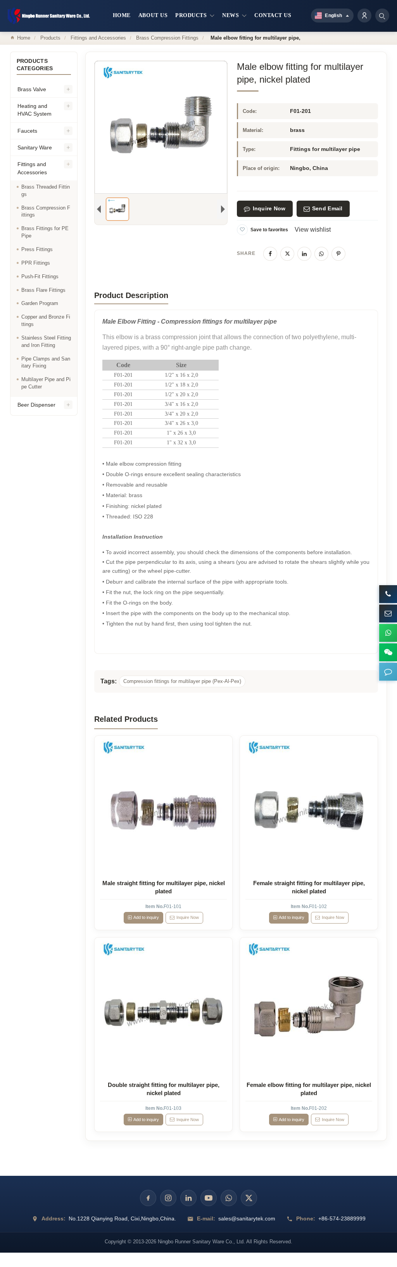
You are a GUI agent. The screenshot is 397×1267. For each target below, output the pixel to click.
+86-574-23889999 (342, 1218)
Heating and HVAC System (34, 110)
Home (23, 38)
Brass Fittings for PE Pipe (45, 232)
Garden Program (39, 303)
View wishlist (313, 229)
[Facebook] (270, 254)
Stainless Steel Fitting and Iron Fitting (46, 341)
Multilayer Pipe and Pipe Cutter (46, 383)
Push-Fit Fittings (40, 276)
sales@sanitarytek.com (246, 1218)
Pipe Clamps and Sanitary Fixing (45, 362)
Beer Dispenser (36, 405)
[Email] (388, 613)
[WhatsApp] (321, 254)
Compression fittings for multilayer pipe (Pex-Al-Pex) (182, 681)
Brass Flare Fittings (43, 290)
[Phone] (388, 594)
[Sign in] (364, 16)
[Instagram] (168, 1198)
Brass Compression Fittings (167, 38)
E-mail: (206, 1218)
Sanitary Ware (34, 147)
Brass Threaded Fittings (45, 190)
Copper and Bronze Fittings (45, 320)
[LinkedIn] (304, 254)
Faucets (27, 131)
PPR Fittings (35, 263)
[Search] (382, 16)
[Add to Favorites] (242, 229)
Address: (53, 1218)
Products (50, 38)
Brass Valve (31, 89)
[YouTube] (208, 1198)
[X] (287, 254)
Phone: (305, 1218)
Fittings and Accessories (98, 38)
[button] (388, 672)
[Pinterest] (338, 254)
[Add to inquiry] (163, 804)
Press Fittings (37, 249)
